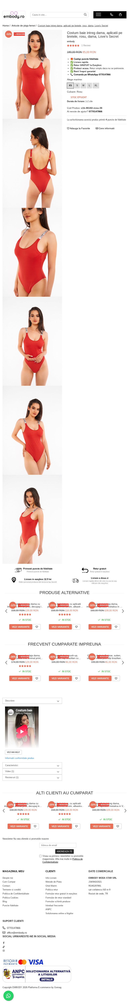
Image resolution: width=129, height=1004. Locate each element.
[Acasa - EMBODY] (14, 15)
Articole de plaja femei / (24, 25)
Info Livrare (51, 878)
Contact (6, 886)
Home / (7, 25)
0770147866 (13, 928)
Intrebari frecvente (54, 905)
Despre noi (8, 878)
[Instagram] (4, 950)
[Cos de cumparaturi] (120, 14)
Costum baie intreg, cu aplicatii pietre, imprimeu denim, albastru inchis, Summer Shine (64, 605)
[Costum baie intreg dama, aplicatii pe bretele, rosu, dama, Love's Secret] (32, 74)
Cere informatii (106, 128)
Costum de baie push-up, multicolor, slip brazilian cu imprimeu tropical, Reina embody (64, 656)
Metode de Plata (53, 882)
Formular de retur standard (58, 897)
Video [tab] (9, 771)
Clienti (50, 871)
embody (71, 41)
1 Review (85, 45)
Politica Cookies (10, 897)
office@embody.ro (16, 932)
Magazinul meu (13, 871)
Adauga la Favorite (79, 128)
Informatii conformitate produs (19, 758)
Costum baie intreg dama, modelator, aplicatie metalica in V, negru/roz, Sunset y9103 (104, 605)
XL (96, 85)
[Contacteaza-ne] (111, 14)
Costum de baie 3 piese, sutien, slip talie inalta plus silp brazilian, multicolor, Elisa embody (104, 656)
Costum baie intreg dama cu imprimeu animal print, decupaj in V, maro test (24, 605)
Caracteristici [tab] (11, 765)
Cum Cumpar (9, 882)
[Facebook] (4, 943)
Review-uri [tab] (11, 777)
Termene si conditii (12, 889)
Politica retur (52, 889)
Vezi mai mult (13, 752)
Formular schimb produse (58, 901)
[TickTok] (4, 947)
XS (70, 85)
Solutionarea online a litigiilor (59, 913)
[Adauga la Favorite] (37, 627)
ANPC (49, 909)
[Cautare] (85, 15)
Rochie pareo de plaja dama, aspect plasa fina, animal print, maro (25, 656)
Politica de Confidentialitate (16, 893)
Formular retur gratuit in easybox (61, 893)
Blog (5, 901)
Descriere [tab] (9, 700)
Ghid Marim (51, 886)
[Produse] (99, 15)
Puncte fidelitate (10, 905)
